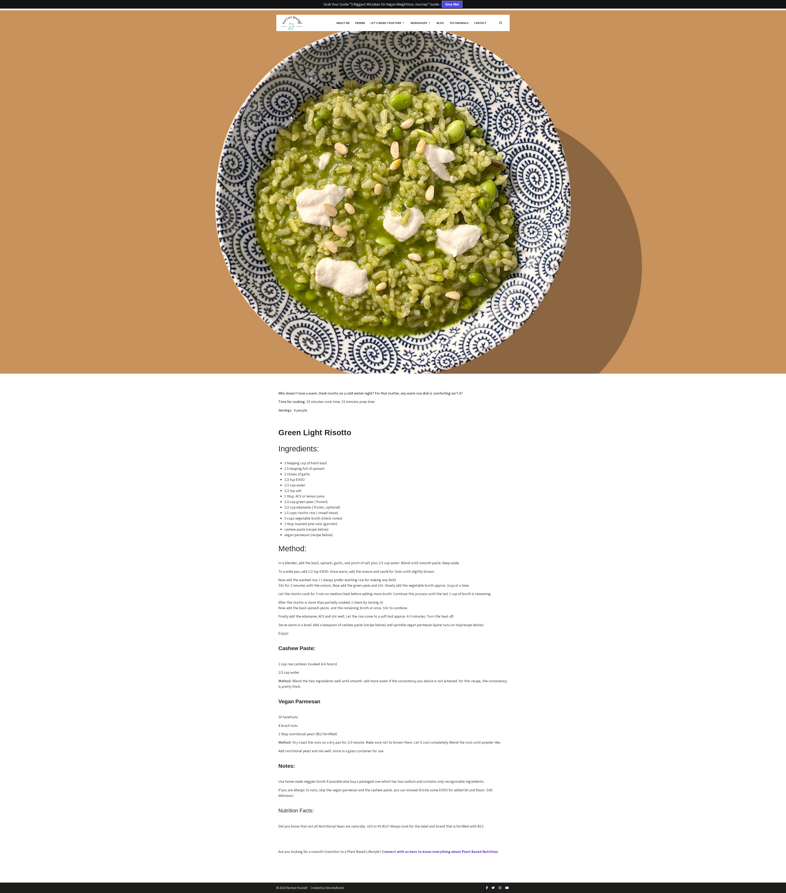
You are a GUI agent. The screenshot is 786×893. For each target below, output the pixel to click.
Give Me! (452, 4)
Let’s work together (386, 23)
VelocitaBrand (334, 888)
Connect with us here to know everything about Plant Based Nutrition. (440, 851)
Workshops (419, 23)
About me (343, 23)
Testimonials (459, 23)
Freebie (360, 23)
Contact (480, 23)
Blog (440, 23)
